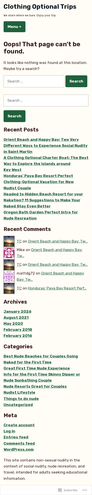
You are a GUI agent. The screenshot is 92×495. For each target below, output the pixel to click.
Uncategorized (18, 404)
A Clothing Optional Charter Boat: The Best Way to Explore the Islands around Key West (46, 163)
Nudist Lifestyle (19, 392)
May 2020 (13, 323)
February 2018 (18, 329)
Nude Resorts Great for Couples (35, 386)
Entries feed (16, 437)
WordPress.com (19, 449)
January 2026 (17, 311)
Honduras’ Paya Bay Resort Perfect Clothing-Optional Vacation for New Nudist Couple (39, 181)
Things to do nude (21, 398)
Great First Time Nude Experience (37, 368)
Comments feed (19, 443)
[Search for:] (34, 81)
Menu (16, 26)
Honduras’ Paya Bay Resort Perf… (57, 288)
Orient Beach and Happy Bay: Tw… (58, 241)
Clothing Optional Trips (40, 6)
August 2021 (16, 317)
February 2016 (18, 335)
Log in (9, 431)
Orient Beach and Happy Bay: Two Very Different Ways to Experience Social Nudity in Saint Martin (46, 145)
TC (19, 241)
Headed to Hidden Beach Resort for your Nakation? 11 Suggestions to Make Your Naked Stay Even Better (43, 200)
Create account (19, 425)
